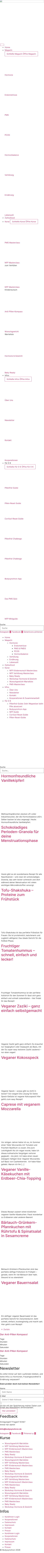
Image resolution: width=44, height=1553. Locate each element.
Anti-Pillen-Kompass (14, 311)
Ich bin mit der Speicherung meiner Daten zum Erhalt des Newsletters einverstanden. (20, 1406)
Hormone (9, 75)
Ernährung (9, 195)
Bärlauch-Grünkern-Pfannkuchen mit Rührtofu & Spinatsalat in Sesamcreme (21, 1229)
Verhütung (9, 175)
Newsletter (9, 420)
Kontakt (8, 440)
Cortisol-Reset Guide (14, 519)
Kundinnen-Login (12, 1517)
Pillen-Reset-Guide (17, 717)
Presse (8, 1530)
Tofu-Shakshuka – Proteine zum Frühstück (17, 894)
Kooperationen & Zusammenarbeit (24, 698)
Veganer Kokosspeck (20, 1057)
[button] (22, 621)
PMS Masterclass (12, 242)
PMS (7, 115)
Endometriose (11, 95)
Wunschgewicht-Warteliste (21, 681)
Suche (2, 624)
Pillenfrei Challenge (13, 539)
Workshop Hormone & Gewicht (23, 679)
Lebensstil (9, 215)
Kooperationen (11, 460)
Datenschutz (10, 1522)
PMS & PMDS (20, 648)
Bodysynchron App (13, 579)
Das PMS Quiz (11, 599)
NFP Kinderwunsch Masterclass (23, 670)
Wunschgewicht (12, 331)
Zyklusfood (10, 665)
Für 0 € (8, 701)
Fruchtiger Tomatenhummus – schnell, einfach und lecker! (19, 952)
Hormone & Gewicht (14, 356)
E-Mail (3, 1396)
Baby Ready (10, 372)
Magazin (8, 640)
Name (2, 1388)
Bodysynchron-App (18, 709)
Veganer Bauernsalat (19, 1282)
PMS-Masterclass (17, 684)
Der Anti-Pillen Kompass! (14, 1334)
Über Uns (9, 400)
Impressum (9, 1525)
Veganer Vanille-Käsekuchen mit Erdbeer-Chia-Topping (21, 1174)
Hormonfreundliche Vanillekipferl (18, 778)
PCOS (7, 135)
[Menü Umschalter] (2, 45)
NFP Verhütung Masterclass (21, 673)
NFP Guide (14, 712)
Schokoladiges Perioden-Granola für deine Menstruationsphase (20, 834)
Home (7, 637)
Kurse (7, 668)
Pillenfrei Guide (11, 488)
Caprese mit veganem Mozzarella (20, 1106)
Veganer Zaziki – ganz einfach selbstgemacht (21, 1008)
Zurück (5, 1329)
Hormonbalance (12, 155)
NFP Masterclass (12, 262)
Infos (7, 687)
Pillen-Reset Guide (13, 503)
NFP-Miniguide (11, 619)
